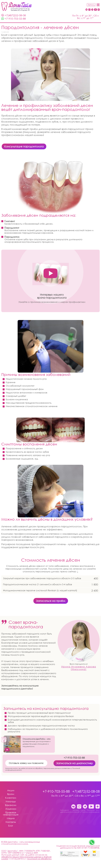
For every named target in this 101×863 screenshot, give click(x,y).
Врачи (10, 794)
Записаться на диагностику (74, 763)
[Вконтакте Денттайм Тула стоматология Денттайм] (86, 9)
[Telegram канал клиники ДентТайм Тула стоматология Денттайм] (92, 9)
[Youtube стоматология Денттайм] (95, 9)
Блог (10, 825)
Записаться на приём (50, 600)
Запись (91, 5)
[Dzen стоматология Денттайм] (99, 9)
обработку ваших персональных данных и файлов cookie (26, 858)
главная (5, 32)
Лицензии (10, 809)
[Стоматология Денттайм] (16, 6)
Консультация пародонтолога (24, 146)
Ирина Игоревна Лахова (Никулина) (78, 668)
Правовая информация (10, 813)
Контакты (11, 822)
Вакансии (10, 805)
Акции (10, 790)
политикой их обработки (39, 858)
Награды (11, 801)
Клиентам (10, 798)
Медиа (11, 818)
